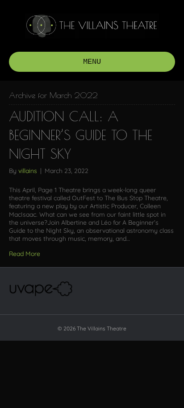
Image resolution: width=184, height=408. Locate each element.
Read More (24, 254)
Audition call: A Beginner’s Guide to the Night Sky (80, 134)
